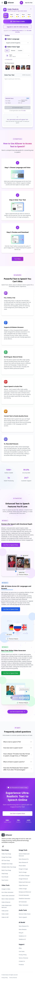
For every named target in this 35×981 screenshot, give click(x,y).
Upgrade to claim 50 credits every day (17, 27)
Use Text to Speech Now (17, 813)
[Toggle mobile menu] (2, 3)
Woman (13, 50)
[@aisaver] (3, 846)
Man (7, 50)
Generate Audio (18, 107)
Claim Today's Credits (19, 21)
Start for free (28, 2)
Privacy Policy (5, 977)
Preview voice (9, 59)
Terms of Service (13, 977)
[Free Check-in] (21, 2)
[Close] (31, 9)
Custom (20, 50)
